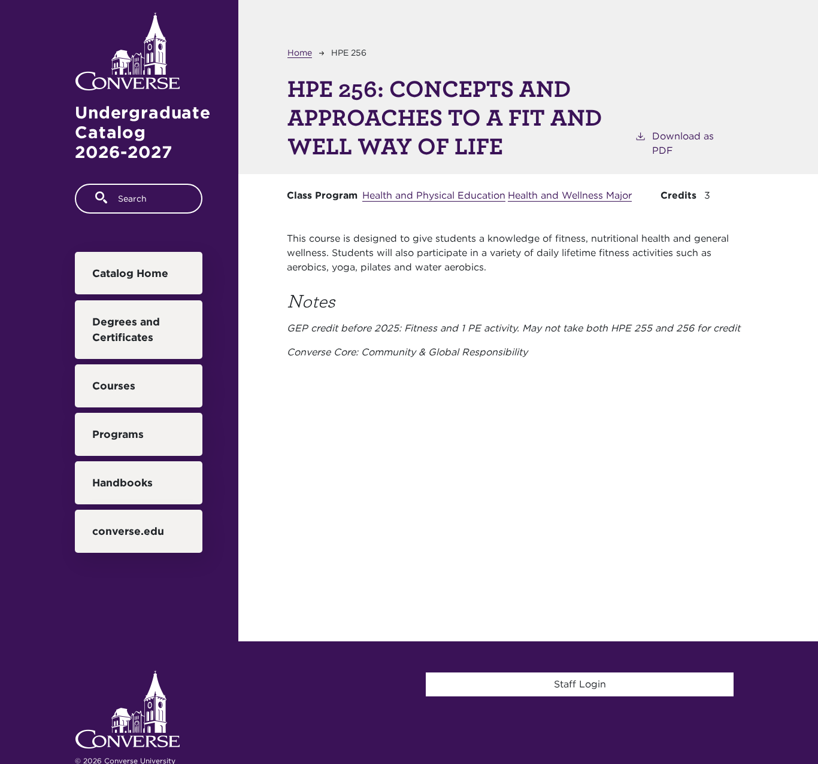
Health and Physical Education (433, 195)
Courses (113, 385)
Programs (118, 434)
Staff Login (580, 684)
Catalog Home (130, 273)
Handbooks (122, 482)
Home (299, 52)
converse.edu (128, 531)
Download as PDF (683, 143)
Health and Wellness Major (570, 195)
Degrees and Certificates (126, 329)
